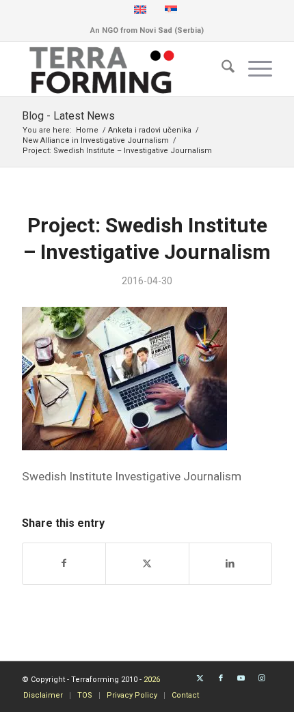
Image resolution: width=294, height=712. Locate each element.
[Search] (221, 69)
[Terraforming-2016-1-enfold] (122, 69)
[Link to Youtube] (241, 678)
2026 (152, 679)
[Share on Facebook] (64, 563)
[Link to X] (200, 678)
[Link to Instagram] (262, 678)
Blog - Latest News (68, 115)
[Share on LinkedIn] (230, 563)
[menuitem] (221, 69)
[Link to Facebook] (221, 678)
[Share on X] (147, 563)
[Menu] (253, 69)
